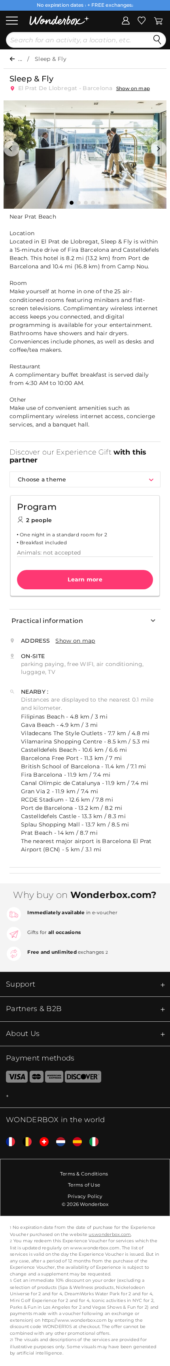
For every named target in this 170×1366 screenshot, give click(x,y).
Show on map (133, 88)
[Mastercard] (36, 1078)
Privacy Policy (85, 1196)
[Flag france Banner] (7, 1142)
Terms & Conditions (84, 1174)
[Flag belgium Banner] (24, 1142)
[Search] (157, 40)
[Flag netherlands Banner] (57, 1142)
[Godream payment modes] (85, 1096)
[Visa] (14, 1078)
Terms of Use (84, 1185)
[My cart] (158, 19)
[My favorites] (141, 19)
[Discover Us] (83, 1078)
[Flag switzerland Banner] (41, 1142)
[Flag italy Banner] (90, 1142)
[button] (11, 149)
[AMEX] (54, 1078)
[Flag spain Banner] (74, 1142)
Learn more (85, 579)
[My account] (126, 19)
